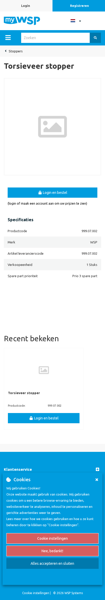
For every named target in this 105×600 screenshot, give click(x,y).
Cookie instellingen (52, 538)
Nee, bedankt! (52, 551)
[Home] (22, 20)
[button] (52, 469)
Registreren (79, 5)
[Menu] (8, 37)
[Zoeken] (95, 38)
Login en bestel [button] (54, 193)
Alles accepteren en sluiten (52, 563)
